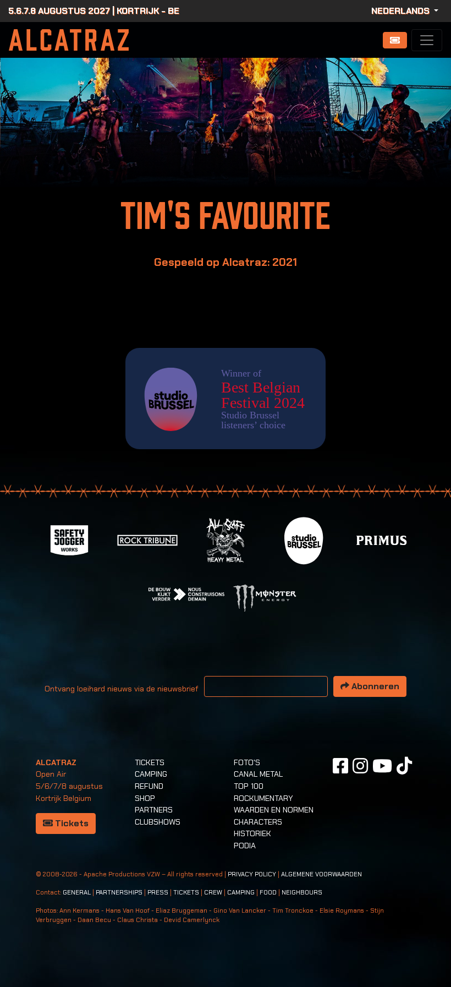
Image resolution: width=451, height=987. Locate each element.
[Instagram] (360, 766)
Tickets (71, 823)
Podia (245, 845)
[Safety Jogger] (69, 540)
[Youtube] (382, 766)
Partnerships (119, 892)
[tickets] (395, 40)
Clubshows (157, 822)
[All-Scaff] (225, 540)
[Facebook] (340, 766)
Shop (145, 798)
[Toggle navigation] (426, 40)
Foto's (247, 762)
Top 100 (248, 786)
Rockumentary (263, 798)
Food (268, 892)
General (77, 892)
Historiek (252, 833)
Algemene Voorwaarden (321, 874)
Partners (154, 810)
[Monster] (264, 597)
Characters (258, 822)
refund (149, 786)
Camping (151, 774)
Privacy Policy (252, 874)
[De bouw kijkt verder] (186, 593)
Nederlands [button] (401, 11)
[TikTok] (404, 766)
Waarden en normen (274, 810)
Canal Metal (258, 774)
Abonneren (374, 686)
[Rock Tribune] (147, 540)
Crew (213, 892)
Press (157, 892)
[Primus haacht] (382, 540)
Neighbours (302, 892)
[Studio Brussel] (304, 540)
